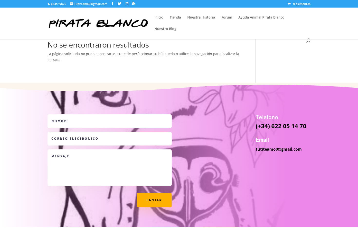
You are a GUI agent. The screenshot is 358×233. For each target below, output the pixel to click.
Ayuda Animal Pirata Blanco (261, 17)
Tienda (175, 17)
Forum (226, 17)
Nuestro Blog (165, 29)
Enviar (154, 200)
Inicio (158, 17)
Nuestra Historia (201, 17)
